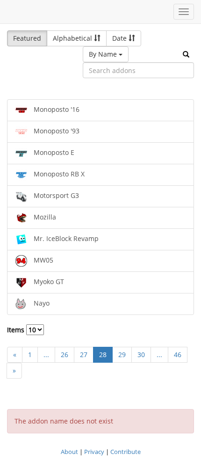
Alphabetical (73, 38)
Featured (27, 38)
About (69, 451)
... (46, 354)
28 (103, 354)
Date (120, 38)
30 (141, 354)
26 (64, 354)
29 (122, 354)
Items (16, 329)
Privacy (94, 451)
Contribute (125, 451)
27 (83, 354)
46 (177, 354)
